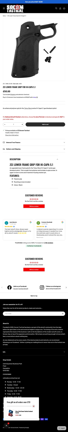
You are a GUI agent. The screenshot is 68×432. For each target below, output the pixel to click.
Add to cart (45, 124)
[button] (64, 8)
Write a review (34, 206)
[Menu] (4, 8)
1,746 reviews (48, 243)
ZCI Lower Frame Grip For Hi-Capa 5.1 (17, 16)
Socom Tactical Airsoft (20, 288)
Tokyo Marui (28, 108)
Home (4, 16)
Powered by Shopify (24, 427)
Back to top (34, 296)
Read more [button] (40, 237)
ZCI (4, 83)
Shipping (12, 94)
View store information (12, 135)
